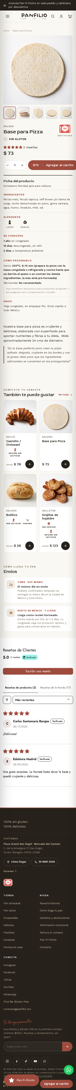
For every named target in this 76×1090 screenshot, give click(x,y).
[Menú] (7, 16)
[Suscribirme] (67, 1046)
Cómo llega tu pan (51, 910)
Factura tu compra (51, 932)
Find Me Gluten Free (16, 1001)
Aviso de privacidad (41, 1076)
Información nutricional (54, 925)
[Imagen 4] (52, 113)
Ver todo (63, 394)
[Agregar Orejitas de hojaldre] (65, 545)
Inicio (7, 30)
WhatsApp (10, 994)
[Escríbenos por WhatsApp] (69, 1070)
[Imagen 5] (66, 113)
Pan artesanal (12, 903)
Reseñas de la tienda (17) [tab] (55, 687)
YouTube (9, 987)
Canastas (9, 939)
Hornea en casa (13, 947)
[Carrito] (70, 16)
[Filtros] (7, 700)
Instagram (10, 965)
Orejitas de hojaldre (50, 516)
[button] (13, 147)
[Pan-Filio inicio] (30, 16)
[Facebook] (16, 1061)
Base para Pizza (53, 441)
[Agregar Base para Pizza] (65, 464)
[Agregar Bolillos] (29, 545)
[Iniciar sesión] (61, 16)
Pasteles (9, 932)
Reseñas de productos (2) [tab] (20, 687)
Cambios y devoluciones (55, 917)
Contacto (45, 947)
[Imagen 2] (24, 113)
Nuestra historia (50, 903)
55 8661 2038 (47, 861)
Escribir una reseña (38, 671)
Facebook (9, 972)
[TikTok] (26, 1061)
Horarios (9, 871)
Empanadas (11, 917)
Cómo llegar (18, 861)
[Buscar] (53, 16)
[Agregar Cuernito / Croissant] (29, 464)
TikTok (7, 979)
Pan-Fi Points (48, 939)
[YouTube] (35, 1061)
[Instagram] (7, 1061)
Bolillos (11, 515)
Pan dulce (10, 910)
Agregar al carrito (56, 1084)
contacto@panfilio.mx (17, 1009)
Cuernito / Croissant (13, 442)
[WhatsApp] (44, 1061)
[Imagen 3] (38, 113)
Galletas (9, 925)
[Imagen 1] (10, 113)
